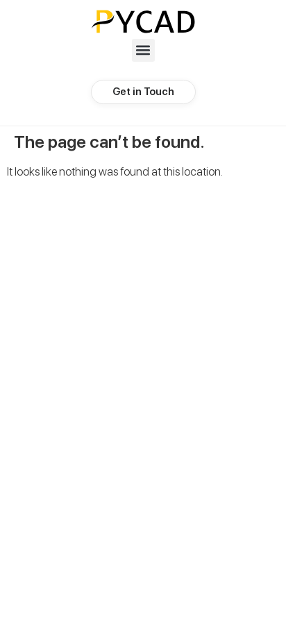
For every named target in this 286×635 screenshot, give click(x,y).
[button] (143, 50)
